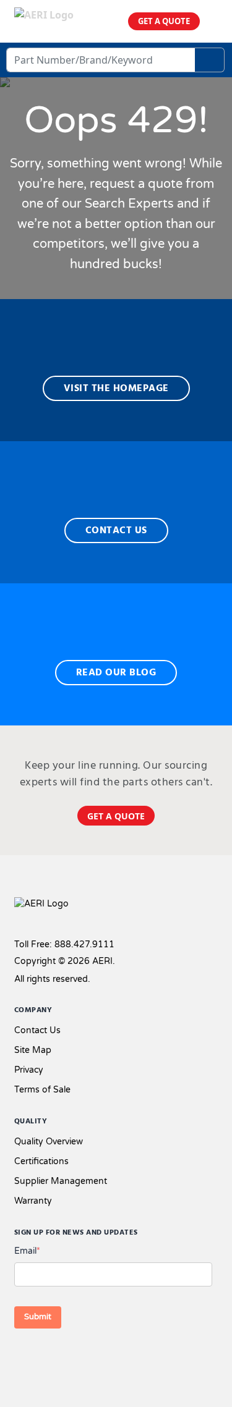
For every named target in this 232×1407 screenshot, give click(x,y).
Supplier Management (60, 1181)
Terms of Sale (42, 1089)
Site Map (32, 1050)
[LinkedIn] (65, 1356)
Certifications (41, 1161)
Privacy (28, 1070)
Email (27, 1251)
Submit (37, 1317)
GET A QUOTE (164, 21)
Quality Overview (48, 1141)
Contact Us (37, 1030)
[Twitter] (45, 1356)
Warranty (33, 1201)
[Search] (210, 60)
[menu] (213, 21)
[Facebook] (22, 1356)
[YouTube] (85, 1356)
